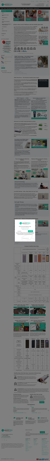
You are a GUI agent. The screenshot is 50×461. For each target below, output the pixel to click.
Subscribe (30, 231)
